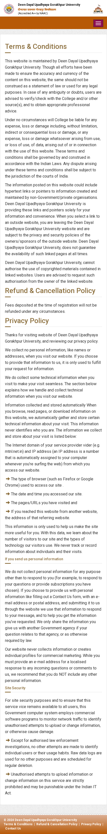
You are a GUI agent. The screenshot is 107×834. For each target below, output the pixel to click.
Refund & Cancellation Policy (56, 824)
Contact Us (13, 828)
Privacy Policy (91, 824)
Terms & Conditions (18, 824)
